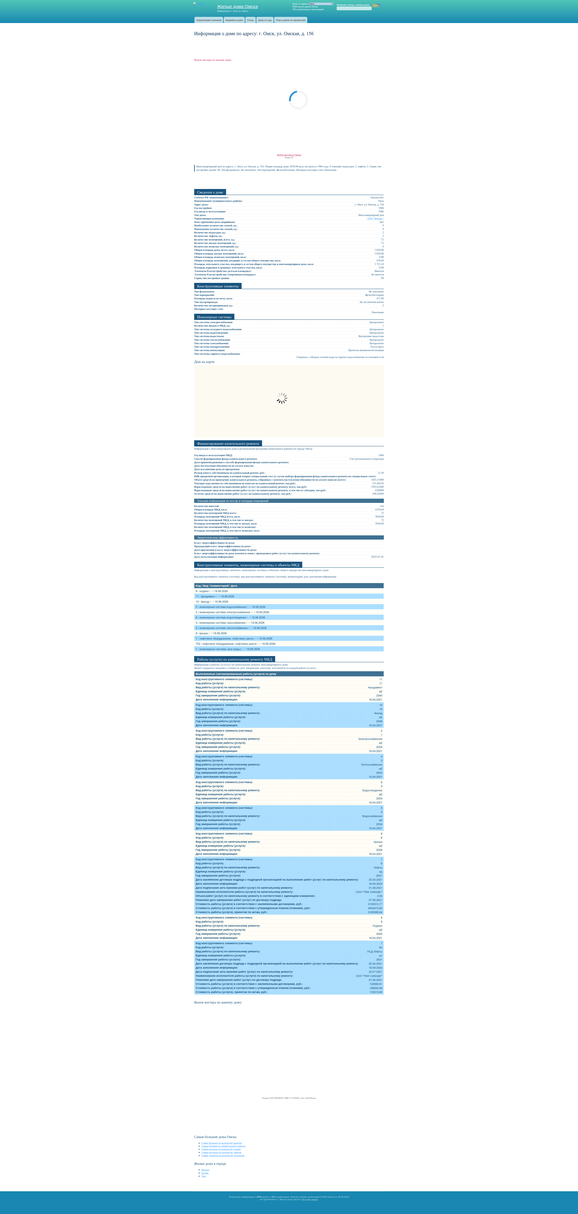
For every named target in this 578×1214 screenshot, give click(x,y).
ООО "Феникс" (375, 218)
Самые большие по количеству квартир (221, 1142)
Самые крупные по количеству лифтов (221, 1152)
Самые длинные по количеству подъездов (222, 1155)
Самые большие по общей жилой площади (223, 1145)
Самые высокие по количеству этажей (221, 1149)
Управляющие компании (208, 20)
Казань (204, 1172)
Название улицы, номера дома (353, 4)
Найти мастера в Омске (289, 154)
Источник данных (310, 1199)
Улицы (250, 20)
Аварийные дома (234, 20)
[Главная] (199, 4)
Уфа (203, 1176)
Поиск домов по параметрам (290, 20)
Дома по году (265, 20)
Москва (205, 1169)
